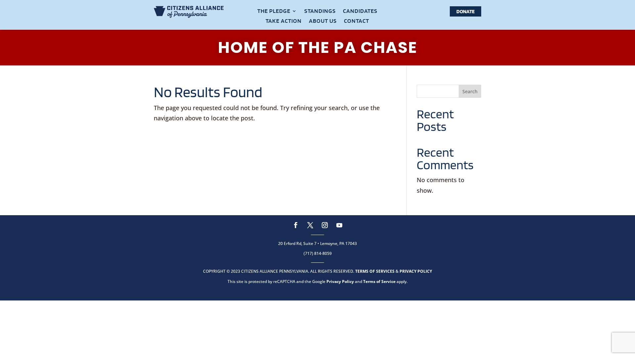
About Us (323, 21)
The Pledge (273, 11)
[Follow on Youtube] (339, 225)
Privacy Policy (340, 281)
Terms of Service (379, 281)
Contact (356, 21)
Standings (320, 11)
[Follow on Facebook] (296, 225)
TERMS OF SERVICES (375, 271)
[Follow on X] (310, 225)
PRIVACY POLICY (416, 271)
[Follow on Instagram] (325, 225)
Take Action (284, 21)
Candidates (360, 11)
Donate (465, 11)
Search (470, 91)
